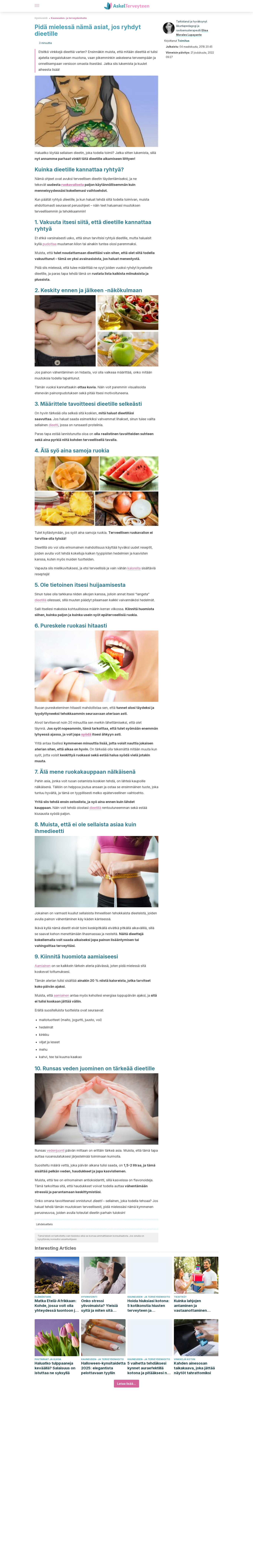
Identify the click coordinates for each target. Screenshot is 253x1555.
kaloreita (134, 568)
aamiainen (61, 995)
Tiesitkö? (180, 1296)
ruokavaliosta (72, 185)
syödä (86, 734)
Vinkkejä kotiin (184, 1359)
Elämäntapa (43, 1296)
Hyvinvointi (41, 18)
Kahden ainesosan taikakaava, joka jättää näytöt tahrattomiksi (194, 1368)
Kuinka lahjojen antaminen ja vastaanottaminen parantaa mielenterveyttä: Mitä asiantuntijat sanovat (193, 1306)
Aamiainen (43, 966)
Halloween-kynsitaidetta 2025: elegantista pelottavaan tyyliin (103, 1368)
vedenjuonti (55, 1150)
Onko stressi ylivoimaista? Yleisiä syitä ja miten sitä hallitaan (99, 1306)
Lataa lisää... (126, 1383)
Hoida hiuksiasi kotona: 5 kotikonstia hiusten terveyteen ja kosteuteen (148, 1306)
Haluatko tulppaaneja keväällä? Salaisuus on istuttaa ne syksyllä (55, 1368)
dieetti (53, 425)
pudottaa (49, 244)
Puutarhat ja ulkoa (48, 1359)
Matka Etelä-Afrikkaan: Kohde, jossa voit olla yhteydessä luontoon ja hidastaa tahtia (56, 1306)
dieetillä (40, 600)
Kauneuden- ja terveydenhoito (69, 18)
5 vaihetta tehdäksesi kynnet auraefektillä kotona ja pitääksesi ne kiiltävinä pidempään (148, 1368)
